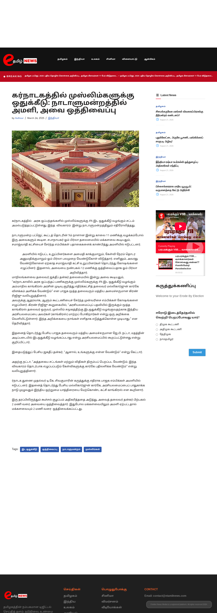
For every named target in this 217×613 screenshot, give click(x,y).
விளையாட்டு (129, 59)
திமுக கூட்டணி (169, 324)
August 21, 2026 (166, 120)
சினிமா (110, 59)
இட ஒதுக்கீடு (29, 449)
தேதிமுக (165, 334)
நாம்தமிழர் (166, 339)
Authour (19, 118)
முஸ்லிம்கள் (92, 449)
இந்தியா (79, 59)
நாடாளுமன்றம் (71, 449)
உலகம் (95, 59)
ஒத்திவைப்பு (49, 449)
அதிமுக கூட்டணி (171, 329)
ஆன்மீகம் (149, 59)
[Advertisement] (101, 24)
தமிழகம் (62, 59)
